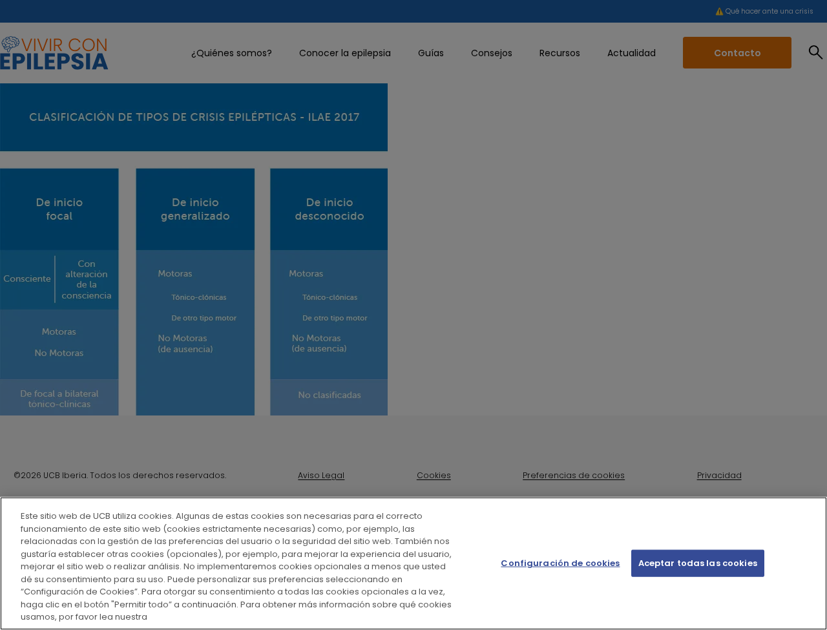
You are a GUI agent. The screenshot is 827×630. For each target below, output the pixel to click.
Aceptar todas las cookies (697, 563)
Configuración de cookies (560, 563)
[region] (413, 563)
